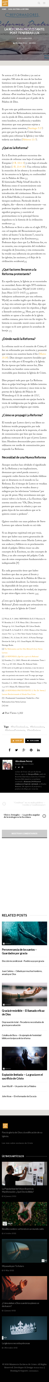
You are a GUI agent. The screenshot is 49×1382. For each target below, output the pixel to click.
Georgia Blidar (33, 774)
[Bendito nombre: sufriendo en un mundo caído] (24, 1214)
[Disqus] (24, 874)
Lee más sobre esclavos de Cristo (17, 1143)
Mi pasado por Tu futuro (13, 1266)
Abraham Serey (21, 43)
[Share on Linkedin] (38, 750)
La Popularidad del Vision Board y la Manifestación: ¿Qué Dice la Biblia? (18, 1190)
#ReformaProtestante (15, 730)
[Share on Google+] (24, 750)
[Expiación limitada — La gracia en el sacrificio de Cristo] (24, 1058)
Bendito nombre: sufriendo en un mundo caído (23, 1228)
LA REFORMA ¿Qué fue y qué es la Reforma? (22, 656)
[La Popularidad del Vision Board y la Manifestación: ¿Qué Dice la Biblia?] (24, 1173)
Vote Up (18, 741)
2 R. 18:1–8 (18, 163)
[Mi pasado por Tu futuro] (24, 1251)
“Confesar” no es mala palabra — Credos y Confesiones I (29, 804)
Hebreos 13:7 (29, 140)
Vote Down (34, 741)
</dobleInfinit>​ (33, 1371)
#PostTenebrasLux (19, 727)
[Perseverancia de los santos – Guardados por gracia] (24, 933)
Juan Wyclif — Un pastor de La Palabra (19, 1086)
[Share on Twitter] (16, 750)
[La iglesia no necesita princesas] (24, 1328)
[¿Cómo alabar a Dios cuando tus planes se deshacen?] (24, 1288)
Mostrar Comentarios (24, 833)
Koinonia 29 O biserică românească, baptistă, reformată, (28, 782)
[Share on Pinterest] (31, 750)
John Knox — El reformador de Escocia (19, 1096)
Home (4, 9)
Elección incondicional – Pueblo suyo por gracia (23, 961)
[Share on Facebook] (9, 750)
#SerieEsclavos (34, 730)
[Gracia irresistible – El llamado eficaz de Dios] (24, 994)
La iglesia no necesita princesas (16, 1343)
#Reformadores (37, 727)
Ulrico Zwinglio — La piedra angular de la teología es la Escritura (22, 816)
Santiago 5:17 (35, 128)
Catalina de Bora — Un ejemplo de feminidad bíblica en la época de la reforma (21, 1037)
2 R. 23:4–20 (18, 167)
